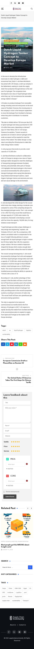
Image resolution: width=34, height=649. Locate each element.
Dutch (4, 330)
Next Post (25, 375)
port (25, 592)
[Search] (32, 9)
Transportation (23, 541)
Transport (26, 600)
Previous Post (10, 358)
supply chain (6, 600)
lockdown (10, 592)
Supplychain (18, 596)
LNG (3, 592)
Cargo (4, 588)
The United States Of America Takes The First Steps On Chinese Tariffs (18, 380)
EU (10, 330)
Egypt (25, 588)
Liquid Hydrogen (18, 330)
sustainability (6, 334)
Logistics (28, 330)
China (10, 588)
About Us (13, 625)
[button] (27, 508)
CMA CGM (18, 588)
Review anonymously (12, 492)
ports (3, 596)
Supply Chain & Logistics (9, 541)
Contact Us (22, 625)
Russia (10, 596)
